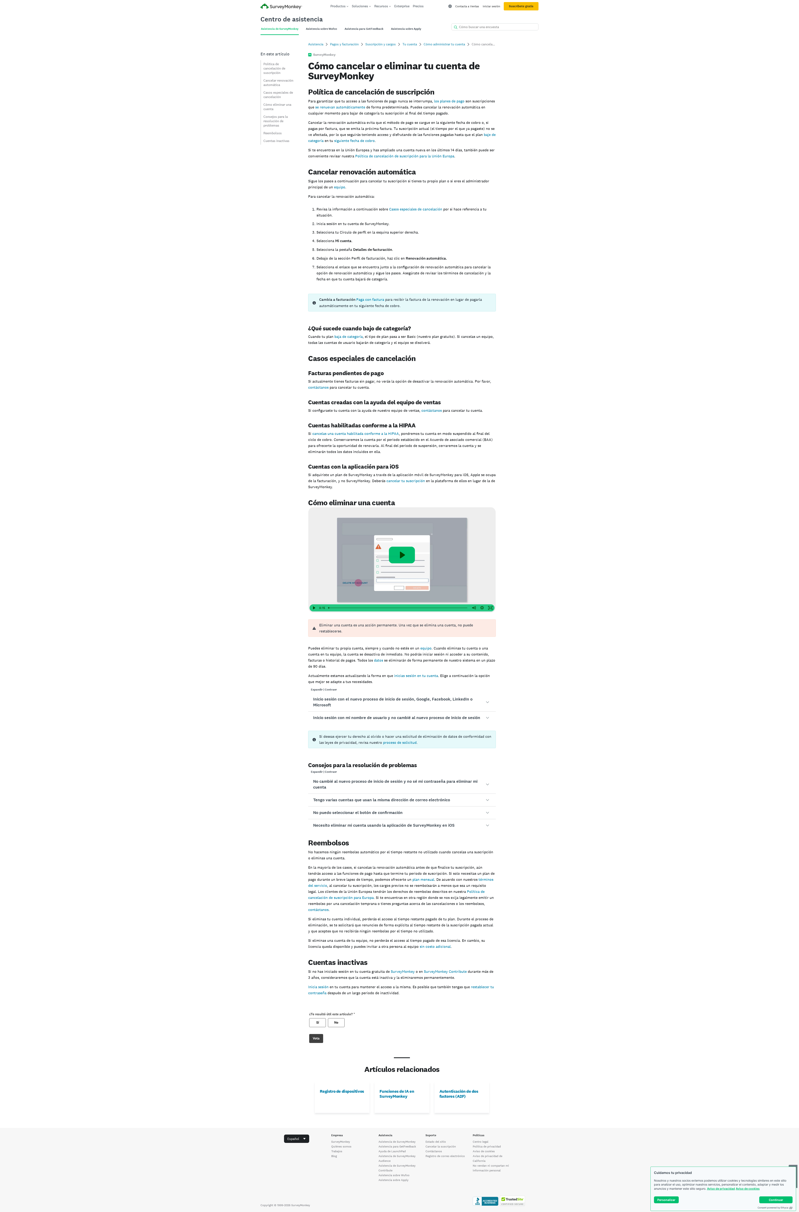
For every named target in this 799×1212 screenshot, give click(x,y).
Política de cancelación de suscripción (274, 68)
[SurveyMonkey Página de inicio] (281, 6)
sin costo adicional (435, 946)
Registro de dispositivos (342, 1091)
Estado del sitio (436, 1142)
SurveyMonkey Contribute (445, 971)
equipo (339, 187)
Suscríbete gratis (521, 6)
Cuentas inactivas (276, 141)
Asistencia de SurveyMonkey (397, 1142)
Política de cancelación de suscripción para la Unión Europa (404, 156)
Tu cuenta (409, 44)
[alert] (402, 628)
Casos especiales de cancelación (278, 94)
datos (378, 660)
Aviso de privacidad (721, 1188)
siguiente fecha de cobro (354, 140)
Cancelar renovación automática (278, 82)
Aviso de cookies (748, 1188)
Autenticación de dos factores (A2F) (458, 1094)
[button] (402, 702)
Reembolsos (272, 133)
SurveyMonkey (403, 971)
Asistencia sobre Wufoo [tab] (321, 29)
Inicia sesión (318, 986)
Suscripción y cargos (380, 44)
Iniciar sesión (491, 6)
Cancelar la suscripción (441, 1146)
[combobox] (296, 1139)
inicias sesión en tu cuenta (416, 675)
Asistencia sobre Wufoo (393, 1175)
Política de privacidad (487, 1146)
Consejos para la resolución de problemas (275, 121)
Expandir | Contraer (324, 690)
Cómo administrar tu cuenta (444, 44)
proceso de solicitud (400, 742)
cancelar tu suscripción (405, 480)
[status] (402, 302)
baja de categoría (348, 336)
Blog (334, 1156)
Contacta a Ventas (467, 6)
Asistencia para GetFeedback (397, 1146)
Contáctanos (434, 1151)
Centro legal (480, 1142)
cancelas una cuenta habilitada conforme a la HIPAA (355, 433)
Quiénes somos (341, 1146)
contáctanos (318, 387)
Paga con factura (370, 299)
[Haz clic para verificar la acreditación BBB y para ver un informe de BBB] (485, 1205)
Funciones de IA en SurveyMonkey (397, 1094)
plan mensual (423, 879)
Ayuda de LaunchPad (392, 1151)
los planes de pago (448, 101)
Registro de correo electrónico (445, 1156)
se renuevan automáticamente (340, 107)
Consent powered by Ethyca (773, 1207)
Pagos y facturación (344, 44)
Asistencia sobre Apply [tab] (406, 29)
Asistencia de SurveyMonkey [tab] (279, 29)
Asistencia (315, 44)
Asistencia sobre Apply (393, 1180)
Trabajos (336, 1151)
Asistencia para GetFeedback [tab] (364, 29)
